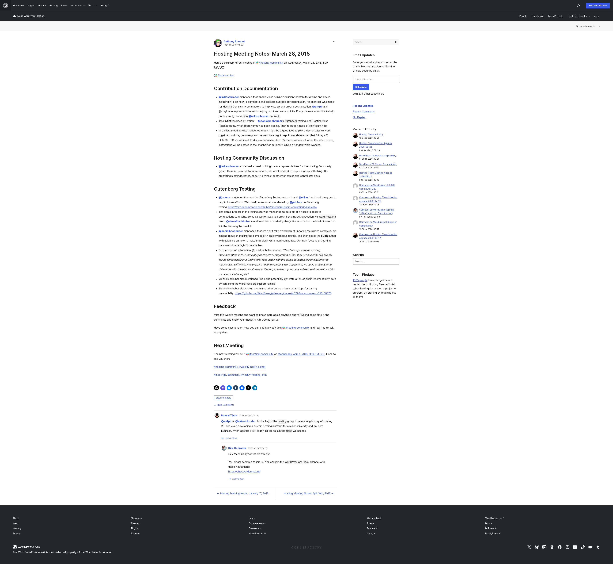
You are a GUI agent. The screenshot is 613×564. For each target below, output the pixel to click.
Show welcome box (586, 26)
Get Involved (374, 518)
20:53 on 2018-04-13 (257, 448)
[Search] (396, 42)
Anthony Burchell (234, 41)
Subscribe (361, 87)
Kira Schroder (237, 448)
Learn (252, 518)
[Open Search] (578, 5)
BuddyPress (493, 533)
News (16, 523)
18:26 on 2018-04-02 (233, 45)
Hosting (227, 106)
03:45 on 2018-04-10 (248, 416)
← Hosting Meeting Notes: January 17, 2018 (243, 493)
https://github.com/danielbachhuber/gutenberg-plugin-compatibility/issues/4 (272, 207)
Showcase (136, 518)
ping (245, 116)
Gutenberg (291, 121)
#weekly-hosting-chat (252, 366)
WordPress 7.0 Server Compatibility (378, 164)
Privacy (17, 533)
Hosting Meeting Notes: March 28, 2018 (262, 54)
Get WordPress (598, 5)
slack (276, 116)
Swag (371, 533)
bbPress (491, 528)
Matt (489, 523)
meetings (220, 374)
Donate (372, 528)
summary (233, 374)
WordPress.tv (257, 533)
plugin (324, 235)
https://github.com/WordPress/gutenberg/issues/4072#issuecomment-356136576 (283, 293)
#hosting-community (271, 62)
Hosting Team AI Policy (371, 134)
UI (321, 255)
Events (370, 523)
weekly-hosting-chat (254, 374)
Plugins (134, 528)
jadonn (224, 197)
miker (303, 197)
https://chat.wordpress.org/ (244, 471)
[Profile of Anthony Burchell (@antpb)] (218, 44)
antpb (317, 106)
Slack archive (226, 75)
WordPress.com (495, 518)
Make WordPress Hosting (30, 16)
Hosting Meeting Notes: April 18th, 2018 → (309, 493)
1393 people (360, 280)
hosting (282, 421)
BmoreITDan (229, 415)
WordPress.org (327, 216)
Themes (135, 523)
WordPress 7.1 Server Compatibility (377, 155)
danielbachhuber (270, 121)
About (16, 518)
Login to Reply (223, 397)
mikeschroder (229, 97)
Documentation (257, 523)
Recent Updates (363, 105)
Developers (255, 528)
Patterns (135, 533)
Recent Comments (364, 111)
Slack (306, 462)
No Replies (359, 117)
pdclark (296, 202)
